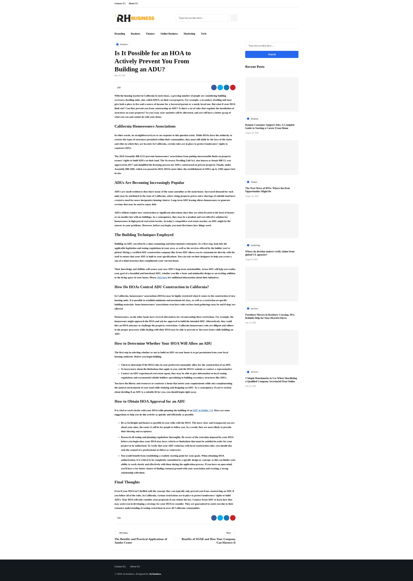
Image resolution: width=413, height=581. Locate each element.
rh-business (155, 574)
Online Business (169, 33)
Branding (120, 33)
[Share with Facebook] (214, 87)
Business (135, 33)
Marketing (189, 33)
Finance (150, 33)
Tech (203, 33)
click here (162, 277)
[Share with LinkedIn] (226, 87)
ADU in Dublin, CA (203, 410)
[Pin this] (233, 87)
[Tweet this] (220, 87)
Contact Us (120, 3)
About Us (133, 3)
